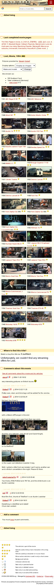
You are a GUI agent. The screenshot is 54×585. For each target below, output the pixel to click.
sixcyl (5, 377)
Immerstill (13, 48)
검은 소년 (46, 42)
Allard (8, 115)
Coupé (29, 246)
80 (15, 340)
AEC (7, 99)
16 (12, 131)
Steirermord (39, 44)
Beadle (8, 146)
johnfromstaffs (9, 477)
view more (13, 82)
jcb (4, 493)
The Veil (5, 42)
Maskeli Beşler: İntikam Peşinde (21, 44)
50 (47, 163)
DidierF (27, 61)
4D (43, 308)
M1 (12, 115)
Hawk (14, 244)
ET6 (39, 308)
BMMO (8, 163)
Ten (36, 195)
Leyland (14, 146)
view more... (42, 48)
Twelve (14, 179)
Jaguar (34, 243)
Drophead (45, 243)
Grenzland (22, 48)
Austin (8, 131)
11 (45, 163)
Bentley (34, 147)
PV (48, 292)
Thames (9, 308)
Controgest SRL (30, 576)
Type (3, 294)
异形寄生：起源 (36, 42)
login (12, 520)
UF (18, 195)
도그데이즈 (25, 42)
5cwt (13, 276)
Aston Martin (36, 115)
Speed (39, 147)
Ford (32, 195)
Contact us (40, 576)
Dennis (34, 179)
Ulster (44, 115)
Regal (11, 99)
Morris (8, 276)
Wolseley (9, 324)
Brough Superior (37, 163)
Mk (18, 244)
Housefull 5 (31, 48)
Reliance (38, 99)
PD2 (18, 260)
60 (16, 324)
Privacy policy (49, 576)
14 (14, 324)
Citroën (8, 179)
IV (14, 99)
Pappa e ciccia (14, 42)
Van (16, 276)
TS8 (24, 146)
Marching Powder (25, 46)
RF (17, 99)
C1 (12, 163)
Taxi (41, 131)
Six (43, 147)
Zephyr (12, 212)
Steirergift (36, 46)
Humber (9, 244)
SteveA (21, 61)
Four (41, 276)
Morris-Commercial (13, 291)
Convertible (6, 230)
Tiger (20, 146)
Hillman (34, 228)
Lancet (39, 179)
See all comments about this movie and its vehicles (22, 373)
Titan (14, 260)
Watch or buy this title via (11, 354)
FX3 (38, 131)
